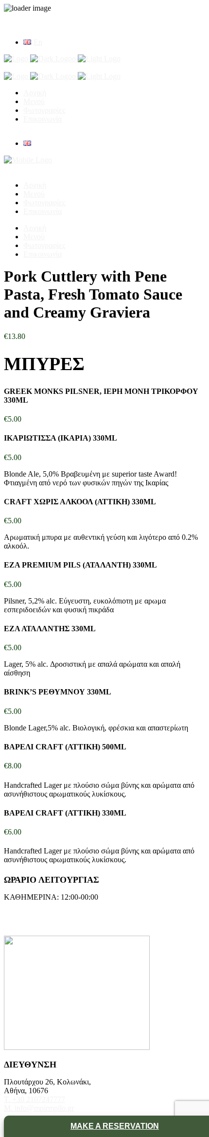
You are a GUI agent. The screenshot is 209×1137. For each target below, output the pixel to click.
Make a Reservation (114, 1126)
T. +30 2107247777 (34, 1099)
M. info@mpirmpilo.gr (39, 1108)
